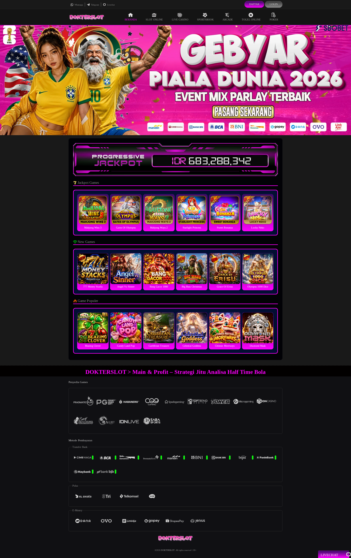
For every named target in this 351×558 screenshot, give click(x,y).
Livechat (111, 5)
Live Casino (180, 19)
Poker (274, 19)
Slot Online (154, 19)
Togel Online (251, 19)
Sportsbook (205, 19)
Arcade (227, 19)
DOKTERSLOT (168, 550)
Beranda (131, 19)
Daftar (254, 4)
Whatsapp (78, 5)
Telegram (94, 5)
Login (274, 4)
